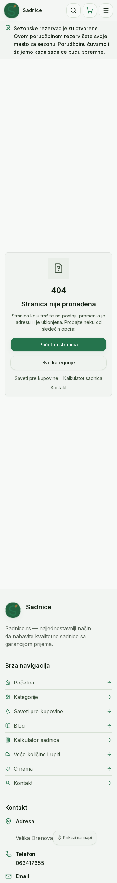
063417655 (30, 863)
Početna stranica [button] (58, 344)
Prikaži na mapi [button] (77, 837)
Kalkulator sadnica (82, 378)
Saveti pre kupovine (36, 378)
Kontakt (59, 387)
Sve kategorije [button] (58, 362)
